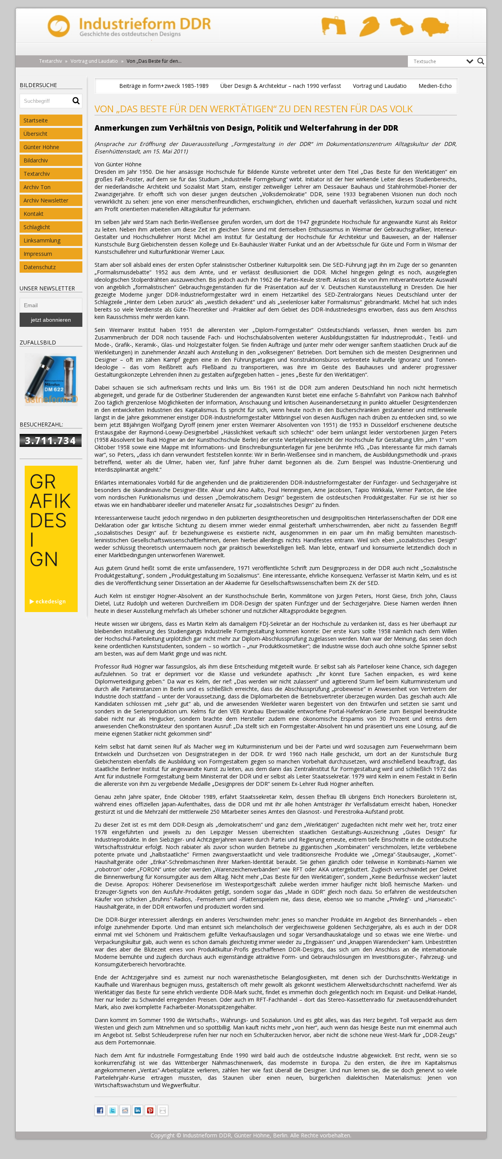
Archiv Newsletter (46, 200)
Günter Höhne (41, 147)
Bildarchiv (36, 160)
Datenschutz (40, 267)
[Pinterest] (150, 1109)
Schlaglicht (37, 227)
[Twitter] (112, 1109)
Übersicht (35, 133)
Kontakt (34, 213)
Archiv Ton (37, 187)
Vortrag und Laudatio (380, 85)
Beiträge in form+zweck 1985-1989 (164, 85)
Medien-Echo (435, 85)
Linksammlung (42, 240)
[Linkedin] (137, 1109)
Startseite (36, 120)
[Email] (162, 1109)
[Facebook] (100, 1109)
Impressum (38, 253)
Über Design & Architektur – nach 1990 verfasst (280, 85)
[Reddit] (125, 1109)
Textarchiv (37, 173)
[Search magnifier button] (480, 61)
